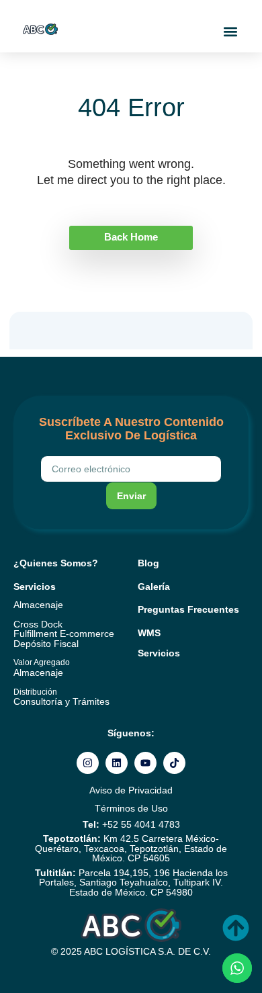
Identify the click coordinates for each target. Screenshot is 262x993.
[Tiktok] (174, 763)
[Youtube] (145, 763)
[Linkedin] (116, 763)
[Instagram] (88, 763)
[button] (231, 31)
